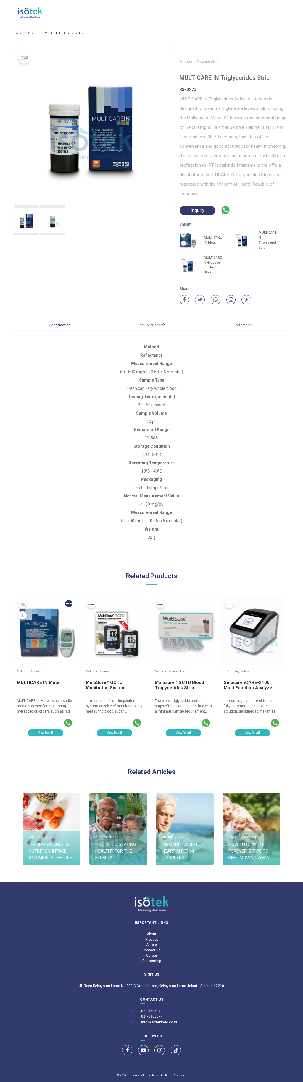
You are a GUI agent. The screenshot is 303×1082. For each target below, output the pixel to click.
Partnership (151, 961)
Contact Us (151, 950)
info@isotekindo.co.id (159, 1022)
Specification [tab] (59, 325)
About (151, 934)
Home (18, 33)
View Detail (45, 732)
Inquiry (197, 210)
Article (151, 945)
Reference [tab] (243, 325)
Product (33, 33)
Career (151, 955)
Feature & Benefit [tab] (151, 325)
